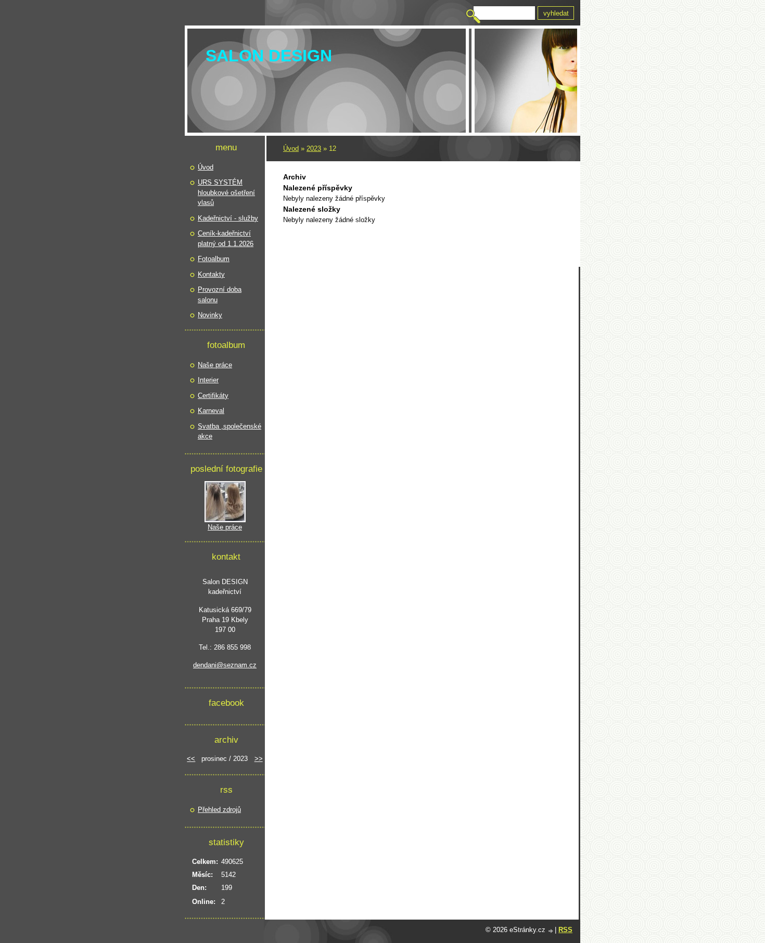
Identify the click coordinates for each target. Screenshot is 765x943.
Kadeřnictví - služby (228, 218)
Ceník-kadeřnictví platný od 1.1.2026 (225, 238)
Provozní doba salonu (219, 295)
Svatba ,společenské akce (229, 431)
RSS (565, 930)
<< (191, 759)
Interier (208, 380)
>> (258, 759)
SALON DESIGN (269, 55)
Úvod (291, 148)
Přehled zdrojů (219, 809)
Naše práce (215, 365)
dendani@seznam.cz (225, 665)
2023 (314, 148)
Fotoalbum (214, 259)
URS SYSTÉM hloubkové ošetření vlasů (226, 192)
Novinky (210, 315)
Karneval (211, 411)
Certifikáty (213, 395)
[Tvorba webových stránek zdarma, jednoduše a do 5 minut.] (551, 930)
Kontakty (211, 274)
